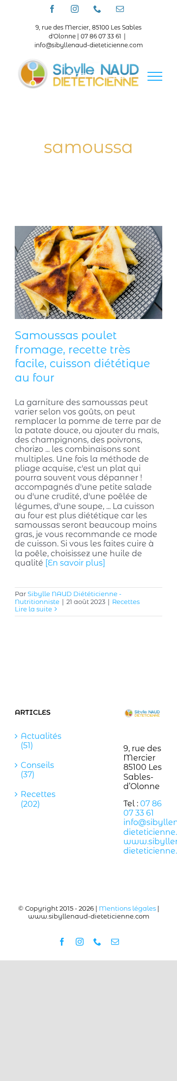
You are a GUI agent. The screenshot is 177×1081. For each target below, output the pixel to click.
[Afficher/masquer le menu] (155, 76)
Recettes (126, 601)
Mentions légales (127, 908)
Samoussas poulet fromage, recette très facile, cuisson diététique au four (82, 356)
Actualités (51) (35, 740)
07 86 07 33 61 (142, 808)
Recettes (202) (35, 799)
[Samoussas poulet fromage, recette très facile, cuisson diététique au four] (88, 272)
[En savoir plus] (75, 563)
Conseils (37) (35, 770)
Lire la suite (33, 609)
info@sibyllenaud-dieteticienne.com (88, 45)
